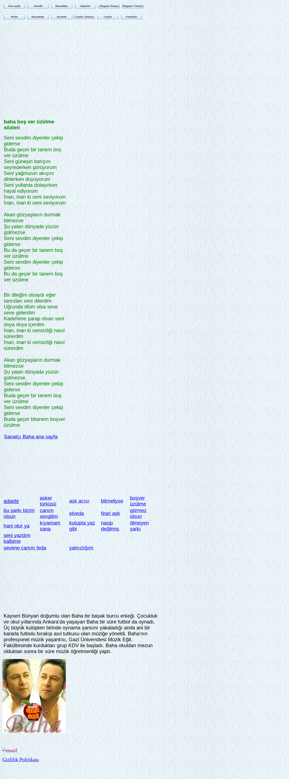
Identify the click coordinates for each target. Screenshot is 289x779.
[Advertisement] (35, 86)
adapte (11, 501)
